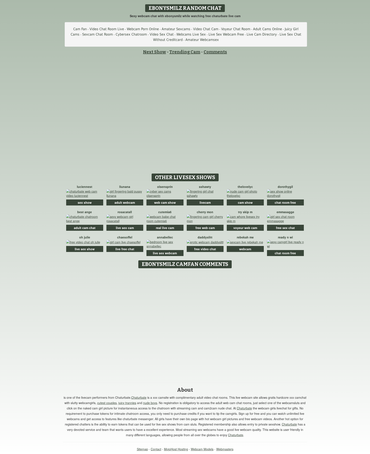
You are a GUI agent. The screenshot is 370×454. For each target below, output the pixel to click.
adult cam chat (84, 228)
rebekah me (245, 237)
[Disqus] (185, 324)
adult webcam (125, 202)
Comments (215, 51)
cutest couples (107, 403)
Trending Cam (184, 51)
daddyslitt (205, 237)
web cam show (165, 202)
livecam (205, 202)
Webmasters (224, 449)
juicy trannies (127, 403)
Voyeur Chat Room (235, 29)
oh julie (84, 237)
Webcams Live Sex (191, 34)
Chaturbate (138, 397)
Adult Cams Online (267, 29)
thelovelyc (245, 186)
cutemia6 (165, 212)
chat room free (285, 202)
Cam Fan (80, 29)
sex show (85, 202)
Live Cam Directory (262, 34)
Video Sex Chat (162, 34)
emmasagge (285, 212)
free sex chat (285, 228)
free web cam (205, 228)
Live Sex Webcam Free (226, 34)
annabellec (165, 237)
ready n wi (285, 237)
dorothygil (285, 186)
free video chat (205, 249)
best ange (84, 212)
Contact (156, 449)
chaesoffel (124, 237)
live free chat (124, 249)
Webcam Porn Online (143, 29)
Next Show (154, 51)
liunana (124, 186)
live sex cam (125, 228)
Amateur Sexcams (176, 29)
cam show (245, 202)
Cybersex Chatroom (131, 34)
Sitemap (142, 449)
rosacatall (125, 212)
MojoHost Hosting (176, 449)
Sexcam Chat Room (97, 34)
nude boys (150, 403)
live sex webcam (165, 253)
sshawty (205, 186)
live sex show (85, 249)
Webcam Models (202, 449)
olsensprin (165, 186)
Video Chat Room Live (107, 29)
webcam (245, 249)
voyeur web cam (245, 228)
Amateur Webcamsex (202, 40)
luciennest (84, 186)
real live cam (165, 228)
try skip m (245, 212)
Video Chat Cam (205, 29)
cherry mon (205, 212)
